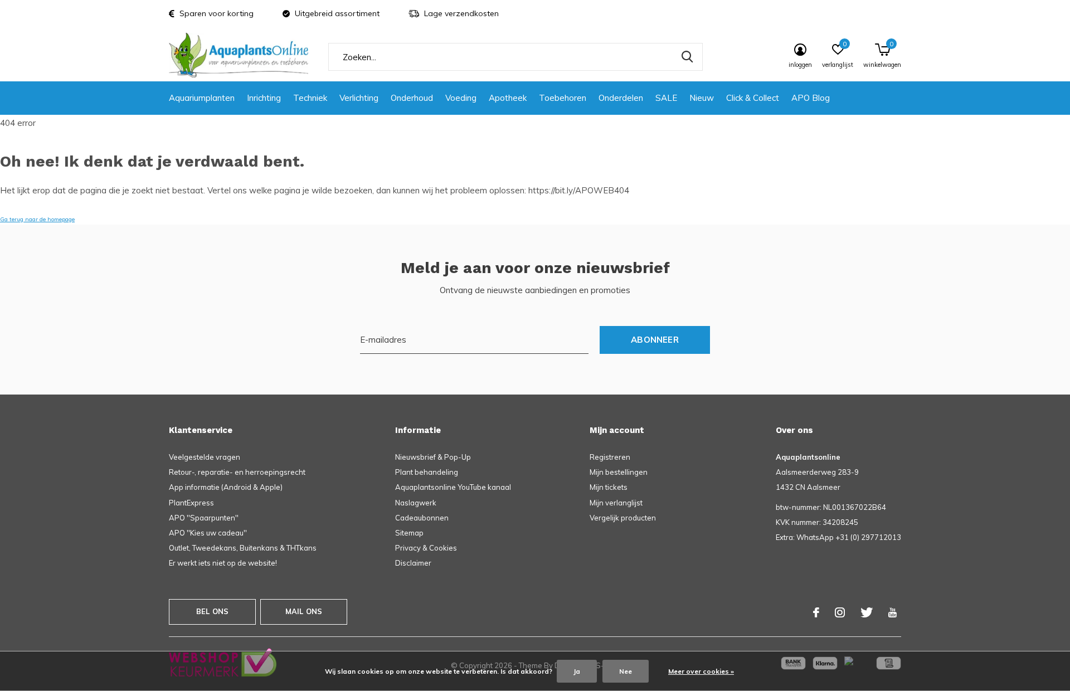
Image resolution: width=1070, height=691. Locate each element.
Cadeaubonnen (422, 517)
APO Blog (810, 98)
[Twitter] (866, 612)
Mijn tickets (609, 487)
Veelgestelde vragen (204, 456)
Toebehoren (562, 98)
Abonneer (655, 339)
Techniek (310, 98)
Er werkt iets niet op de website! (223, 562)
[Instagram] (840, 612)
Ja (576, 671)
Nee (625, 671)
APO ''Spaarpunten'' (204, 517)
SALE (666, 98)
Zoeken (687, 57)
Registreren (610, 456)
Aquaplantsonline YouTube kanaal (453, 487)
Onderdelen (621, 98)
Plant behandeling (426, 472)
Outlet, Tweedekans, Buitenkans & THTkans (243, 547)
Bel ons (212, 611)
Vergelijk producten (623, 517)
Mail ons (303, 611)
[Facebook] (816, 612)
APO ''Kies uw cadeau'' (208, 532)
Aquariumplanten (202, 98)
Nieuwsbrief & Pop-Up (433, 456)
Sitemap (409, 532)
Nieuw (701, 98)
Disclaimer (413, 562)
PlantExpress (191, 502)
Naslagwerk (415, 502)
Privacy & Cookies (426, 547)
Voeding (460, 98)
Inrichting (264, 98)
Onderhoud (412, 98)
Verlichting (358, 98)
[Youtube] (892, 612)
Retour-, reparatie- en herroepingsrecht (237, 472)
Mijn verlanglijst (616, 502)
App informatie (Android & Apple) (226, 487)
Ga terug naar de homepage (37, 219)
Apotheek (508, 98)
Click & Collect (752, 98)
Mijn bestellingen (619, 472)
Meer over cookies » (701, 671)
